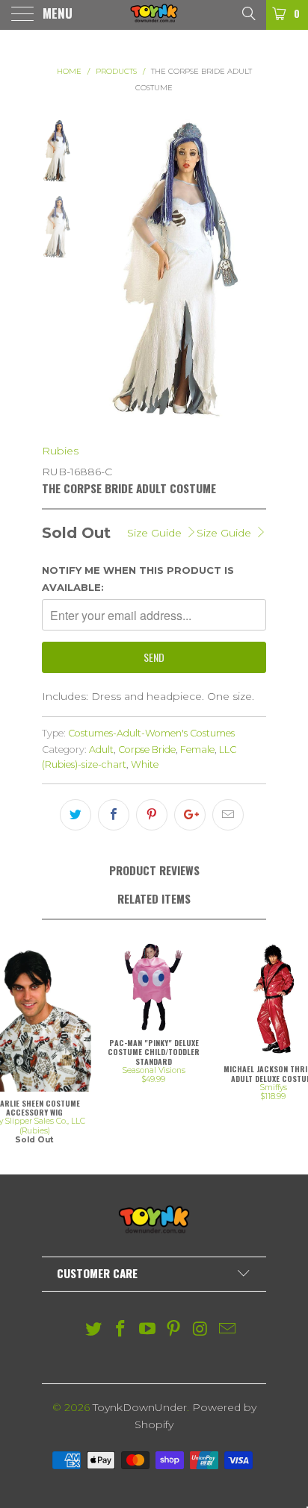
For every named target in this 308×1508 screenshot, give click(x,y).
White (144, 764)
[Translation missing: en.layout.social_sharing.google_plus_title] (190, 814)
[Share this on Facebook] (113, 814)
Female (197, 749)
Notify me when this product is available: (138, 578)
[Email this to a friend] (228, 814)
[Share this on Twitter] (75, 814)
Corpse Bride (147, 749)
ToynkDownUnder (140, 1407)
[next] (252, 270)
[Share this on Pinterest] (151, 814)
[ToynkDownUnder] (154, 15)
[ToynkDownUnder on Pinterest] (174, 1330)
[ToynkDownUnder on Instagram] (201, 1330)
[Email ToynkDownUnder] (227, 1330)
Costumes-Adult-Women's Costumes (151, 733)
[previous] (96, 270)
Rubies (60, 450)
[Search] (248, 12)
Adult (101, 749)
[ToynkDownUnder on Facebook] (121, 1330)
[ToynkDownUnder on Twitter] (94, 1330)
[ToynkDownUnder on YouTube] (147, 1330)
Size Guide (225, 532)
